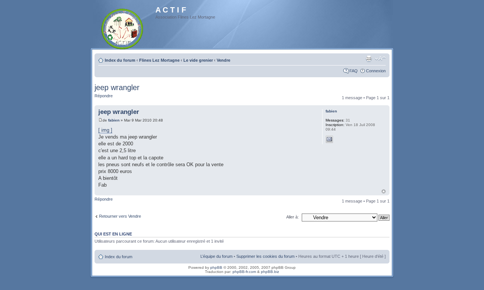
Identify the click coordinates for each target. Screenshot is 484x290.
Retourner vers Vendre (120, 216)
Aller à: (292, 217)
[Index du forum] (122, 27)
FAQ (353, 71)
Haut (384, 191)
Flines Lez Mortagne (159, 60)
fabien (113, 120)
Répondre (104, 96)
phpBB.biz (270, 272)
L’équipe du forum (216, 256)
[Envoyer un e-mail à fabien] (329, 139)
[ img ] (105, 130)
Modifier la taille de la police (380, 58)
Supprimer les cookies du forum (265, 256)
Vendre (223, 60)
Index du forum (120, 60)
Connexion (376, 71)
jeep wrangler (117, 87)
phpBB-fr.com (244, 272)
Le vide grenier (198, 60)
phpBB (216, 267)
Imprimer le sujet (369, 58)
